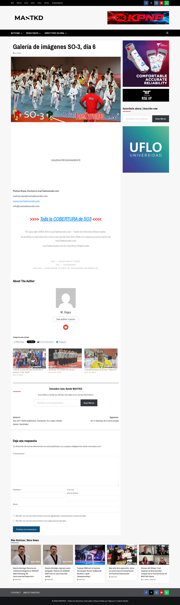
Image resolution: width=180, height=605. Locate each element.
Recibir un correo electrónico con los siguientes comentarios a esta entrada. (51, 515)
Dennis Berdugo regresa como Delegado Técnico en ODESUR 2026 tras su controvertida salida (57, 572)
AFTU (46, 3)
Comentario (19, 453)
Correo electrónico (73, 491)
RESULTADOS (32, 33)
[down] (21, 33)
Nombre (17, 489)
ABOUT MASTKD (31, 592)
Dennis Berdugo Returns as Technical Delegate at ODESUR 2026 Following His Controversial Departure (26, 572)
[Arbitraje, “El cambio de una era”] (65, 358)
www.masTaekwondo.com (26, 201)
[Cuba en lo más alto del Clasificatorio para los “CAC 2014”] (29, 358)
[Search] (167, 33)
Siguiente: (105, 419)
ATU (33, 3)
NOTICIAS (15, 33)
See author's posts (65, 319)
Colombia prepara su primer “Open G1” (100, 370)
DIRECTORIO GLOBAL (54, 33)
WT (12, 3)
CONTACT (16, 592)
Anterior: (37, 420)
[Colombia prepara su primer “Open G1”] (101, 358)
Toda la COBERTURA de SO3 (65, 219)
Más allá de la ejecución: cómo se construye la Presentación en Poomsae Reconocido (121, 571)
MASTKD (18, 579)
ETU (26, 3)
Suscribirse (89, 403)
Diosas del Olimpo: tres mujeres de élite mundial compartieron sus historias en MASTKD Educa (154, 572)
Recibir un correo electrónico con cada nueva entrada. (41, 520)
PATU (19, 3)
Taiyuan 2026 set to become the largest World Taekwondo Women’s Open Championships (89, 572)
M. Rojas (18, 53)
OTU (39, 3)
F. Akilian (146, 579)
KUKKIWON (57, 3)
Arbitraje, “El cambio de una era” (62, 370)
